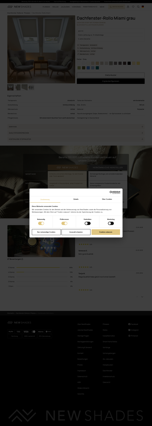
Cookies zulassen (105, 232)
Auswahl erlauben (76, 232)
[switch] (64, 223)
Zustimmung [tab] (45, 199)
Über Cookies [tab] (107, 199)
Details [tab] (76, 199)
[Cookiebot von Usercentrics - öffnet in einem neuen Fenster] (111, 192)
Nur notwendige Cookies (46, 232)
